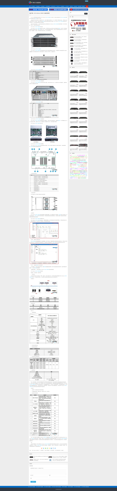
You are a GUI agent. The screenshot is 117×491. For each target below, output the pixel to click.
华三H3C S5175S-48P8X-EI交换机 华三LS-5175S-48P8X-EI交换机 (83, 113)
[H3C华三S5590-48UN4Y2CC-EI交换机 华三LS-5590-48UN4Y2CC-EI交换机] (83, 93)
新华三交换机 (77, 174)
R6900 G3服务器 (47, 450)
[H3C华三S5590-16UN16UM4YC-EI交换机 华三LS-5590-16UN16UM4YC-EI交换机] (83, 75)
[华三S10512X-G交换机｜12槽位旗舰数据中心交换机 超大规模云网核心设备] (72, 63)
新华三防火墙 (83, 176)
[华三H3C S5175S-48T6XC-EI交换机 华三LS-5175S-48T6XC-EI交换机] (83, 120)
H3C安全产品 (53, 6)
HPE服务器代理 (80, 162)
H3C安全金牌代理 (81, 156)
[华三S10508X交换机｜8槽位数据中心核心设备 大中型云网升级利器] (72, 55)
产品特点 (78, 164)
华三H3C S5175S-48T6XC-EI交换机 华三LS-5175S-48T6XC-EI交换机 (83, 122)
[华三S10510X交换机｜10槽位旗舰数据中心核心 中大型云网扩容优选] (72, 49)
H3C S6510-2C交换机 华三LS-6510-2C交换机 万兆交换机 (74, 77)
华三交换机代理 (75, 166)
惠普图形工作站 (75, 170)
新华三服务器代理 (57, 450)
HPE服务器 (62, 6)
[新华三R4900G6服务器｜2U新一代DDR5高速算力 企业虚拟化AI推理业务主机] (72, 43)
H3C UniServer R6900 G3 (35, 450)
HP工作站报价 (79, 163)
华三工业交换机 (77, 167)
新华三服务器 (52, 450)
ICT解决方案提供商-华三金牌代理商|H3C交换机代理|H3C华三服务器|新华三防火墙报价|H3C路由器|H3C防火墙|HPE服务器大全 (35, 2)
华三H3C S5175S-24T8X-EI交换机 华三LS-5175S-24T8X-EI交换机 (74, 141)
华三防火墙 (74, 169)
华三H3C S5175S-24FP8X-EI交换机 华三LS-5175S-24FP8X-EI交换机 (74, 122)
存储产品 (71, 6)
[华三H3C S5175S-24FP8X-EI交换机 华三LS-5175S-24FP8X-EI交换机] (74, 120)
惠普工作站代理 (77, 172)
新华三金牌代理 (78, 176)
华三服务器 (75, 168)
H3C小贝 (58, 6)
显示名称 (31, 475)
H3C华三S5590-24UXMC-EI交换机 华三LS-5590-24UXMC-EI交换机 (74, 95)
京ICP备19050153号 (58, 489)
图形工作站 (79, 169)
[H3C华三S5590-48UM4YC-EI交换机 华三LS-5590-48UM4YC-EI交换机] (83, 84)
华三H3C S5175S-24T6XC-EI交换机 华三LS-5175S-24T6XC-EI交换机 (74, 132)
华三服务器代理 (81, 168)
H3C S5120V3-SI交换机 (31, 486)
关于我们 (83, 6)
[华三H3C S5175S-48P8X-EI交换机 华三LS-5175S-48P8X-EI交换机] (83, 111)
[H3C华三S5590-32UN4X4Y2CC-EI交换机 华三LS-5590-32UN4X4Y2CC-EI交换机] (74, 102)
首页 (30, 6)
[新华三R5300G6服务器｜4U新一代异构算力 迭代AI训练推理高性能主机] (72, 37)
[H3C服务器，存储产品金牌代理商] (38, 10)
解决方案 (79, 6)
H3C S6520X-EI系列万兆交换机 (56, 486)
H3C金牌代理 (72, 161)
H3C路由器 (42, 6)
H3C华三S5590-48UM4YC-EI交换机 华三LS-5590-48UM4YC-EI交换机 (83, 86)
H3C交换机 (33, 6)
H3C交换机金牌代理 (81, 155)
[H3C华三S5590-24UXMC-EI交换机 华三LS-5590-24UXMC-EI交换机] (74, 93)
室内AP (82, 169)
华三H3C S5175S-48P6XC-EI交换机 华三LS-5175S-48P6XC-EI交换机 (83, 104)
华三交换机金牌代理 (82, 166)
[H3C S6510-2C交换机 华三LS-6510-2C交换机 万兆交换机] (74, 75)
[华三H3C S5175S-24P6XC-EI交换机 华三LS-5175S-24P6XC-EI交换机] (74, 111)
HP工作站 (74, 163)
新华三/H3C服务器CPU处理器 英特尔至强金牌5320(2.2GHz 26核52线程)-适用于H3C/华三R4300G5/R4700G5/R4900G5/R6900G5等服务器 (60, 460)
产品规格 (82, 164)
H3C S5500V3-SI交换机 (39, 486)
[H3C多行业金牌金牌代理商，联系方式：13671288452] (78, 10)
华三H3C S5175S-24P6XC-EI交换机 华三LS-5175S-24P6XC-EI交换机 (74, 113)
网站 (31, 478)
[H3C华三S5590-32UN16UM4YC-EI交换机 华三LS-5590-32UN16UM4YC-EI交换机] (74, 84)
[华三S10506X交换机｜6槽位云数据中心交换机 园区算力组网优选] (72, 60)
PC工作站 (67, 6)
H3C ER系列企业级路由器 (85, 486)
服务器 (50, 17)
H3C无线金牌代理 (75, 157)
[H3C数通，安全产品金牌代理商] (58, 10)
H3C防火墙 (77, 161)
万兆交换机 (74, 164)
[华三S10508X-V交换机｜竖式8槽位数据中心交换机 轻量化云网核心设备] (72, 52)
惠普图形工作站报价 (82, 170)
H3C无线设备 (48, 6)
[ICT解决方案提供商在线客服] (78, 31)
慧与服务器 (82, 173)
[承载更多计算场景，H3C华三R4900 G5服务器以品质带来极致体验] (31, 460)
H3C (71, 155)
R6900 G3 (47, 17)
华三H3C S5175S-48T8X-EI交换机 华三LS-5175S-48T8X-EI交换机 (83, 132)
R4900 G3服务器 (64, 486)
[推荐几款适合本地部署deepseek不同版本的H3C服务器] (31, 457)
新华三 (73, 174)
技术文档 (75, 6)
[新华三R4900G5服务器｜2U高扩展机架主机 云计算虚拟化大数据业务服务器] (72, 46)
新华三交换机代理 (84, 174)
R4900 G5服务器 (70, 486)
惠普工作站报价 (83, 172)
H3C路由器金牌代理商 (81, 160)
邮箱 (50, 475)
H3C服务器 (37, 6)
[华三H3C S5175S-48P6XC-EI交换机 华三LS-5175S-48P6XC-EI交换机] (83, 102)
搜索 (70, 12)
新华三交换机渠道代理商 (75, 175)
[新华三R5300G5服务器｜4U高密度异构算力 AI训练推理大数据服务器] (72, 40)
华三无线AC (83, 167)
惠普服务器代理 (77, 173)
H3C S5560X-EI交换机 (47, 486)
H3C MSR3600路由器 (77, 486)
